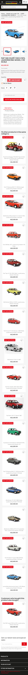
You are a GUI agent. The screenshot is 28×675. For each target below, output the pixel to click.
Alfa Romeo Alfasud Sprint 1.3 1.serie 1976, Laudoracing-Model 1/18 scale (14, 216)
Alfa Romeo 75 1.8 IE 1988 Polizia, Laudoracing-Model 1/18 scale (14, 501)
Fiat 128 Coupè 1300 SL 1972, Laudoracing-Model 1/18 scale (14, 623)
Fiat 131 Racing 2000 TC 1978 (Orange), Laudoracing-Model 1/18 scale (14, 187)
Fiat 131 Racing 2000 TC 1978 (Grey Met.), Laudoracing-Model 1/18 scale (14, 472)
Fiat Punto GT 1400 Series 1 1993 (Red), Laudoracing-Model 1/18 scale (14, 331)
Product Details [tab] (9, 111)
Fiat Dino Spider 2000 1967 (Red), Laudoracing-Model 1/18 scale (14, 387)
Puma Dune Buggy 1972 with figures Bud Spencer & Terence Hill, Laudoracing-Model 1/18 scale (14, 158)
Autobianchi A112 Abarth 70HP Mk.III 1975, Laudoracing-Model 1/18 (14, 443)
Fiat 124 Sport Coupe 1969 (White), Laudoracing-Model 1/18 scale (14, 558)
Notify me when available (14, 99)
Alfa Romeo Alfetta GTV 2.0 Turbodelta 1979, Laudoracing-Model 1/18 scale (14, 529)
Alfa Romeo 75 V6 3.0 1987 (14, 359)
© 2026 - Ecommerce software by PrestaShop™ (10, 672)
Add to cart (14, 80)
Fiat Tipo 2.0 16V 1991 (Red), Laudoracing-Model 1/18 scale (14, 274)
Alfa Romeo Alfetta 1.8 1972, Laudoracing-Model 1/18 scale (14, 302)
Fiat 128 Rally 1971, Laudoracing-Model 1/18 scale (14, 245)
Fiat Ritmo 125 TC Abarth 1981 (14, 415)
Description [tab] (8, 108)
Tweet (10, 87)
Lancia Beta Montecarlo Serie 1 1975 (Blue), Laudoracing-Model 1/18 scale (14, 587)
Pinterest (14, 87)
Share (6, 87)
